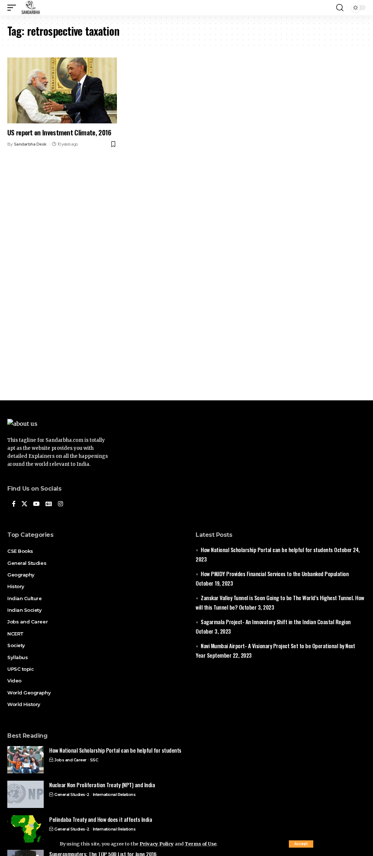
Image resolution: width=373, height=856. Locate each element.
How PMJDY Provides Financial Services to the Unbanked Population (275, 574)
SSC (94, 759)
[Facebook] (14, 504)
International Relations (114, 794)
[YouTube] (36, 504)
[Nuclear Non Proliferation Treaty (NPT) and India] (25, 794)
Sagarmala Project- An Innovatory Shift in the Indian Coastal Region (276, 622)
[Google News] (48, 504)
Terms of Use (200, 844)
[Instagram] (60, 504)
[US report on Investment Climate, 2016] (62, 90)
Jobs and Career (70, 759)
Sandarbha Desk (30, 144)
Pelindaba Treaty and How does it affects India (100, 819)
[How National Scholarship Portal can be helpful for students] (25, 759)
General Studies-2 (72, 794)
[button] (301, 844)
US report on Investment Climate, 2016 (59, 132)
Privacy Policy (157, 844)
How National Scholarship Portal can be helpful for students (267, 550)
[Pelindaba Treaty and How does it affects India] (25, 829)
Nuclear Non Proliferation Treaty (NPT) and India (102, 785)
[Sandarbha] (31, 7)
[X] (24, 504)
